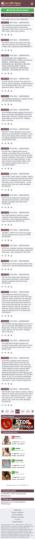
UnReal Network (19, 502)
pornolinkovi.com (7, 502)
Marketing (17, 510)
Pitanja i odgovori (17, 512)
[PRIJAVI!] (11, 35)
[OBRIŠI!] (8, 35)
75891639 (5, 22)
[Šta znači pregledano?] (2, 35)
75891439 (5, 212)
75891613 (5, 55)
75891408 (5, 274)
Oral (18, 19)
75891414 (5, 245)
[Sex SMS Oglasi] (11, 5)
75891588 (5, 79)
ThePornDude (5, 504)
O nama (17, 519)
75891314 (5, 358)
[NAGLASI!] (5, 35)
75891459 (5, 195)
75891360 (5, 321)
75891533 (5, 110)
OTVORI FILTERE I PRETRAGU (18, 15)
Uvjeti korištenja (17, 515)
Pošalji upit (7, 496)
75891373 (5, 292)
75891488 (5, 129)
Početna (12, 19)
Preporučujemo (17, 522)
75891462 (5, 174)
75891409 (5, 261)
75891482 (5, 148)
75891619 (5, 40)
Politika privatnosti (17, 517)
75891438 (5, 230)
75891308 (5, 389)
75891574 (5, 96)
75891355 (5, 340)
